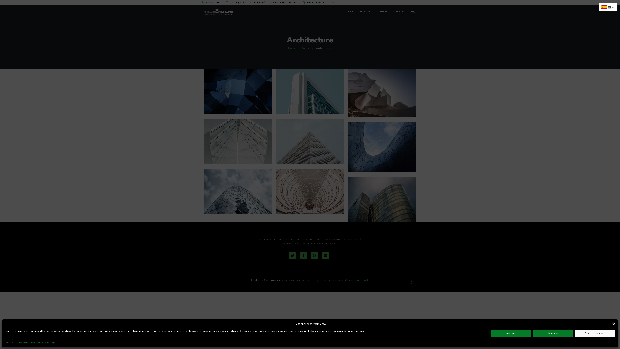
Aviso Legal (50, 342)
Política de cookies (13, 342)
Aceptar (511, 333)
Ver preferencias (595, 333)
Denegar (553, 333)
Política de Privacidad (33, 342)
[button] (613, 324)
